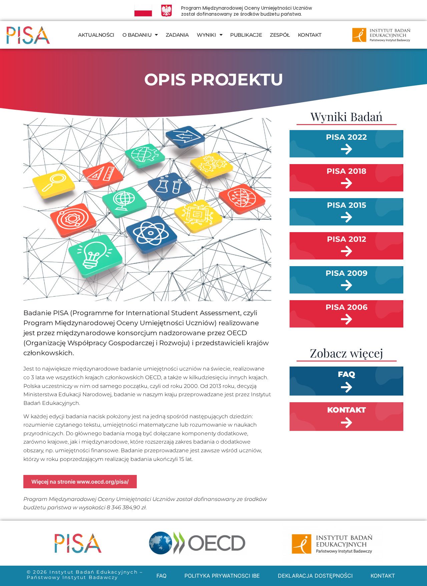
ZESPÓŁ (280, 35)
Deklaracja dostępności (315, 575)
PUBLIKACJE (246, 35)
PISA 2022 (346, 137)
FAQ (161, 575)
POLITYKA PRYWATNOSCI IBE (222, 575)
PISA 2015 (346, 205)
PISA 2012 (346, 239)
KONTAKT (310, 35)
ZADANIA (177, 35)
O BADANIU (136, 35)
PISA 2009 (347, 273)
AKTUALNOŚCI (96, 35)
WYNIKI (206, 35)
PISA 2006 (347, 307)
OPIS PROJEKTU (213, 79)
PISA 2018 (346, 171)
